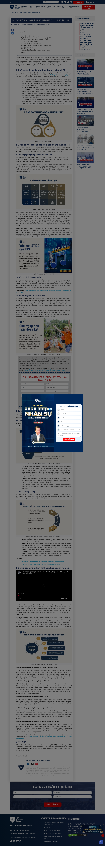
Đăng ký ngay (69, 439)
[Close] (82, 395)
